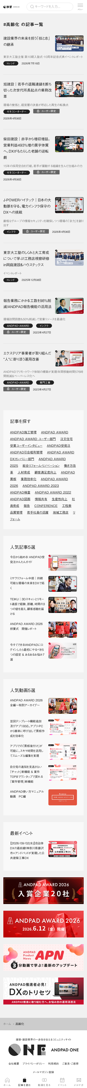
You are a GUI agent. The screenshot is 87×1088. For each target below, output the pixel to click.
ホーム (7, 1024)
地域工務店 (60, 512)
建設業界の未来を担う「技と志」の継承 (26, 41)
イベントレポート (12, 273)
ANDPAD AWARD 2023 (41, 485)
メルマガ (78, 1085)
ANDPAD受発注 (58, 445)
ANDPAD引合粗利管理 (26, 452)
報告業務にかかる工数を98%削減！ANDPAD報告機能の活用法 (27, 304)
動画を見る (44, 1085)
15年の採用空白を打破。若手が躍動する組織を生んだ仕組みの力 (42, 166)
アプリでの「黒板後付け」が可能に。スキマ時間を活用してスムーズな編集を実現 (26, 751)
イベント (62, 1085)
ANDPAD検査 (20, 492)
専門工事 (45, 382)
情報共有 (41, 499)
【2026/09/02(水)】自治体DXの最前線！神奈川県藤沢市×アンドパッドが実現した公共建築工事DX (27, 850)
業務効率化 (28, 479)
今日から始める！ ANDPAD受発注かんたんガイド (27, 559)
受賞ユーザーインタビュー (26, 445)
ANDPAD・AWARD (18, 326)
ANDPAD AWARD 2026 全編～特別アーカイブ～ (26, 703)
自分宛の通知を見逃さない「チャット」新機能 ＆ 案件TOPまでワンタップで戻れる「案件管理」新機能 (26, 774)
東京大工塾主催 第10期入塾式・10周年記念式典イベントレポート (43, 56)
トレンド (11, 63)
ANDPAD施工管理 (23, 432)
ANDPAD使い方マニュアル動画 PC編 (27, 794)
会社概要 (13, 1063)
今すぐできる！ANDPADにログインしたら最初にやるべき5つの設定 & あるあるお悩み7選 (27, 652)
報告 (27, 505)
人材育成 (24, 472)
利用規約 (53, 1063)
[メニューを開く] (80, 6)
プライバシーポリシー (34, 1063)
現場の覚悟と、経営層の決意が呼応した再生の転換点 (35, 105)
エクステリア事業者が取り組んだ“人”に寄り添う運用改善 (27, 356)
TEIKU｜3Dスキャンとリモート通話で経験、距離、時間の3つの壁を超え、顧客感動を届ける (27, 606)
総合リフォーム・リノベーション (41, 465)
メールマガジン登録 (43, 1072)
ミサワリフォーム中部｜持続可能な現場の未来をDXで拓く (27, 583)
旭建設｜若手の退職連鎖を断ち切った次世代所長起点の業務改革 (27, 90)
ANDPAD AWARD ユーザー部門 (33, 439)
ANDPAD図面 (20, 499)
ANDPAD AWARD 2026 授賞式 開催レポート (26, 626)
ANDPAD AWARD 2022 (53, 492)
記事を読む (24, 1085)
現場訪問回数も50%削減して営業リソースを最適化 (34, 319)
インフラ (11, 232)
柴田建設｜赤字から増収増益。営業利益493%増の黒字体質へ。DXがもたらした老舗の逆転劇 (26, 148)
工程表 (66, 505)
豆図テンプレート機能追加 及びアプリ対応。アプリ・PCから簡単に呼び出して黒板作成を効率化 (27, 728)
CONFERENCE (46, 505)
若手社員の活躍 (37, 512)
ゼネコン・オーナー (16, 111)
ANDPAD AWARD (54, 432)
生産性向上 (59, 499)
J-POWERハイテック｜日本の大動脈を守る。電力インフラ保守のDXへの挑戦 (27, 206)
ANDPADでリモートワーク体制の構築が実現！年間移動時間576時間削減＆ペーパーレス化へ (43, 374)
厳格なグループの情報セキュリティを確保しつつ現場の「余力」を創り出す (43, 223)
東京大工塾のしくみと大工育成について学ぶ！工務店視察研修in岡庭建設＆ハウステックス (26, 259)
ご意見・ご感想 (70, 1063)
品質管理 (16, 512)
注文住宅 (66, 439)
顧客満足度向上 (45, 472)
